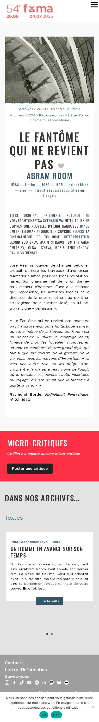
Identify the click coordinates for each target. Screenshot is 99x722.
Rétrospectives (51, 102)
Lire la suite (50, 601)
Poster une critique (30, 468)
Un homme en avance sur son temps (47, 552)
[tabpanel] (49, 566)
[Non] (93, 707)
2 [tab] (52, 634)
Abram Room (78, 102)
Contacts (14, 662)
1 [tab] (47, 634)
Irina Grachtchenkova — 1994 (36, 542)
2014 (31, 115)
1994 (31, 102)
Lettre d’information (26, 669)
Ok (44, 715)
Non (56, 715)
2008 (41, 109)
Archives (17, 102)
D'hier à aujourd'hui (65, 109)
